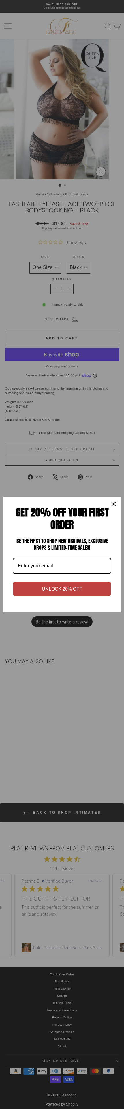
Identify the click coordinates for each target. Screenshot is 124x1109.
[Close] (114, 504)
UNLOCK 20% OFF (62, 588)
